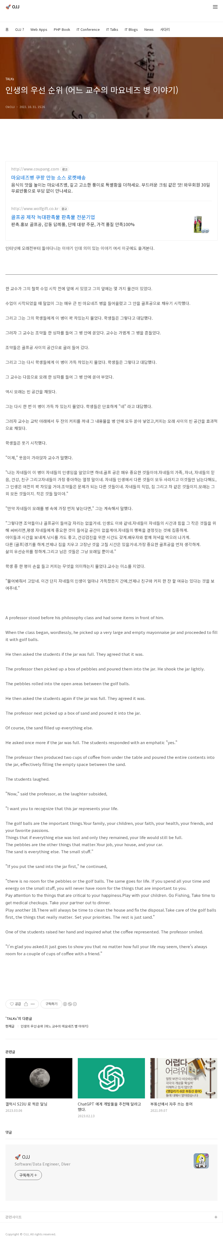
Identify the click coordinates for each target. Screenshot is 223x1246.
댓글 (8, 1132)
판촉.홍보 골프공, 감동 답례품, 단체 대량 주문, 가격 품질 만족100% (73, 224)
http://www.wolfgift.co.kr (34, 208)
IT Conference (88, 29)
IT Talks (112, 29)
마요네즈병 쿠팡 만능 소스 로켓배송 (48, 177)
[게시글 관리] (32, 1004)
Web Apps (38, 29)
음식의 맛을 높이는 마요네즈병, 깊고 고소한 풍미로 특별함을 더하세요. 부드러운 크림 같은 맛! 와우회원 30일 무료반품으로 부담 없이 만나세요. (110, 187)
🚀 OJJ (12, 7)
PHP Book (62, 29)
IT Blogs (131, 29)
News (149, 29)
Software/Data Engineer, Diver (42, 1164)
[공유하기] (26, 1004)
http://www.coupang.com (35, 169)
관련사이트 (13, 1217)
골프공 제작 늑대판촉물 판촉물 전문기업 (53, 217)
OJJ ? (19, 29)
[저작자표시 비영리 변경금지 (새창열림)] (69, 1004)
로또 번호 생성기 (18, 1235)
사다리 (165, 29)
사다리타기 (14, 1226)
